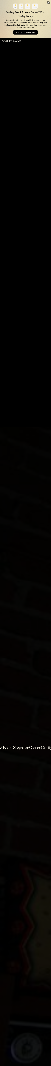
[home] (11, 41)
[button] (46, 41)
